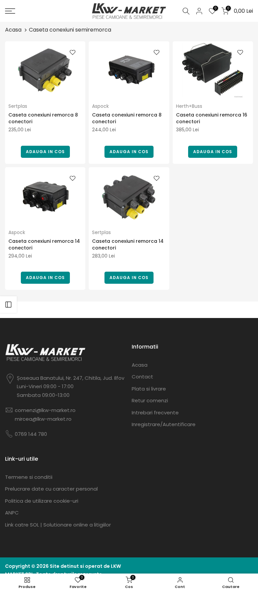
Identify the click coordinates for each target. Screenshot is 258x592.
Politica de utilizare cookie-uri (41, 500)
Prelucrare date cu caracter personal (51, 488)
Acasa (13, 30)
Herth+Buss (189, 106)
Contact (142, 376)
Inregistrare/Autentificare (164, 424)
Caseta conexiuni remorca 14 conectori (44, 244)
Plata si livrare (149, 388)
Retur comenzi (150, 400)
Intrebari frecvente (155, 412)
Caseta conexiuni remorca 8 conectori (43, 118)
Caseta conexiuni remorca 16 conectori (211, 118)
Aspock (100, 106)
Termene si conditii (28, 477)
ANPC (12, 512)
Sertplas (17, 106)
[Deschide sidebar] (8, 304)
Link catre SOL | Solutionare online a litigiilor (58, 524)
